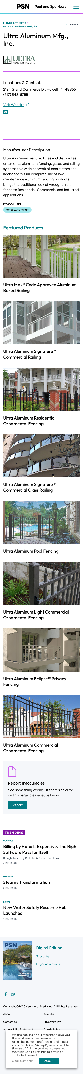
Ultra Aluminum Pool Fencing (31, 551)
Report (17, 805)
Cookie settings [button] (22, 1061)
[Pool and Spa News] (41, 6)
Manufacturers (14, 23)
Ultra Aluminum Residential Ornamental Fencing (29, 420)
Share (74, 24)
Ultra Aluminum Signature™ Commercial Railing (29, 354)
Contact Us (10, 1022)
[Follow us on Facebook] (5, 994)
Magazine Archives (48, 964)
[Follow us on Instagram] (12, 994)
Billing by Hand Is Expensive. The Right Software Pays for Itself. (40, 849)
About (7, 1014)
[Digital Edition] (17, 978)
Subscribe (42, 956)
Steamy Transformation (26, 882)
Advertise (50, 1014)
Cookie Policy (52, 1029)
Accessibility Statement (18, 1029)
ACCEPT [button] (49, 1060)
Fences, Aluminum (17, 209)
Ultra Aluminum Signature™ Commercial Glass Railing (29, 487)
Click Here (5, 112)
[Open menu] (76, 7)
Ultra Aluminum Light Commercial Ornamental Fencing (36, 614)
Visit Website (13, 105)
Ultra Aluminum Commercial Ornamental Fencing (30, 747)
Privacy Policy (52, 1022)
